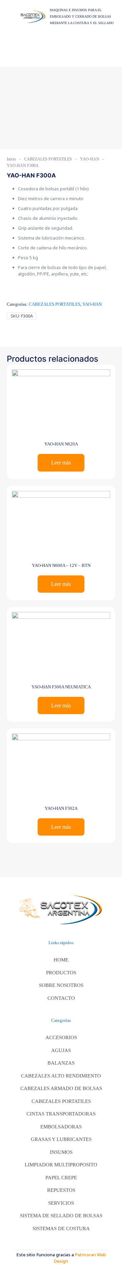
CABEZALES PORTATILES (48, 159)
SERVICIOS (61, 1203)
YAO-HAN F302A (61, 808)
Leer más (61, 462)
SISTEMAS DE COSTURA (61, 1228)
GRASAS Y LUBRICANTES (61, 1139)
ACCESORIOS (61, 1037)
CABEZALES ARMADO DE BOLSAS (61, 1088)
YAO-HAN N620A (61, 443)
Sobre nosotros (61, 985)
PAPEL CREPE (61, 1177)
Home (61, 959)
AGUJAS (61, 1050)
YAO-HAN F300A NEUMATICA (61, 686)
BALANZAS (61, 1063)
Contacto (61, 998)
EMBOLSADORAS (61, 1126)
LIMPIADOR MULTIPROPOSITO (61, 1164)
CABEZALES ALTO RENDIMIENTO (61, 1076)
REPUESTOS (61, 1190)
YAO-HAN (89, 159)
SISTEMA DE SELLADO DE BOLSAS (61, 1215)
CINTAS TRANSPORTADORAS (61, 1114)
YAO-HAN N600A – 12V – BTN (61, 565)
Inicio (11, 159)
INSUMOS (61, 1152)
